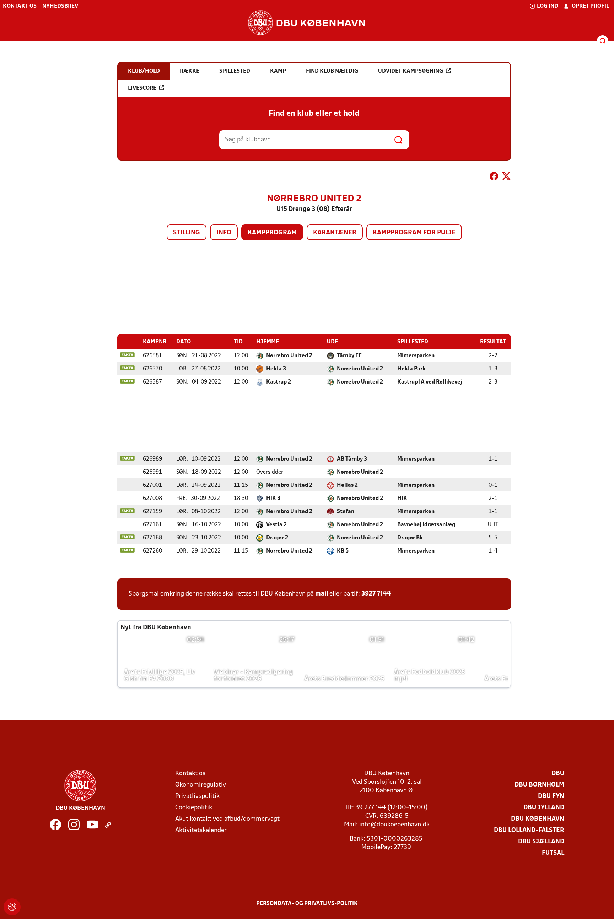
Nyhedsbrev (60, 6)
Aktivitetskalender (201, 830)
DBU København (537, 819)
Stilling (186, 233)
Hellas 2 (347, 485)
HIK (402, 498)
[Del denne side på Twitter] (506, 177)
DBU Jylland (543, 808)
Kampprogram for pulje (414, 233)
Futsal (553, 853)
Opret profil (590, 6)
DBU (557, 774)
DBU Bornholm (539, 785)
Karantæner (334, 233)
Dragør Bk (410, 537)
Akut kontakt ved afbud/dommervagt (227, 819)
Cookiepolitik (193, 808)
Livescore (142, 88)
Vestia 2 (276, 524)
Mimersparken (416, 355)
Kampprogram (272, 233)
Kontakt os (20, 6)
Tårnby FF (349, 355)
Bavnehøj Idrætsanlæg (426, 524)
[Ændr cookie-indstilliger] (12, 906)
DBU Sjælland (541, 842)
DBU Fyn (551, 796)
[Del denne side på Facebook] (494, 177)
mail (321, 594)
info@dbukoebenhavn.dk (394, 825)
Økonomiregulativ (200, 785)
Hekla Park (411, 368)
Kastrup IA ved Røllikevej (429, 382)
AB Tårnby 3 (352, 459)
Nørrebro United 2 (289, 355)
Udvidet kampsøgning (410, 71)
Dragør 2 (277, 537)
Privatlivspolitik (197, 796)
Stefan (345, 511)
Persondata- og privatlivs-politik (307, 903)
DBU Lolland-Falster (529, 830)
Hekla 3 (276, 368)
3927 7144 (376, 594)
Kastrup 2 (278, 382)
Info (223, 233)
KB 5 (343, 551)
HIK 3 (273, 498)
